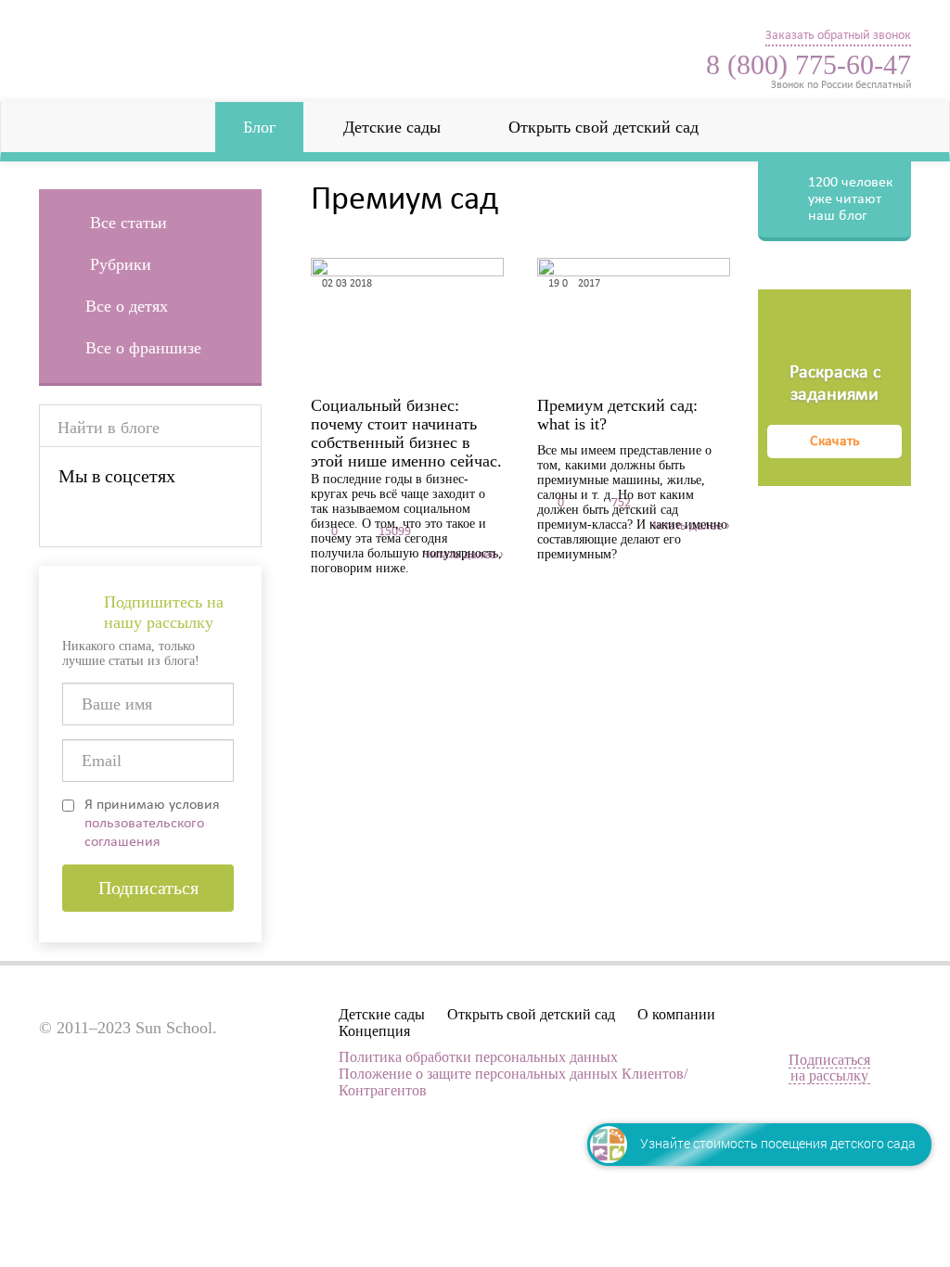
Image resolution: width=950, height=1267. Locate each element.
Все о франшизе (143, 348)
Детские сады (392, 127)
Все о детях (126, 306)
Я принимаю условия (152, 824)
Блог (259, 127)
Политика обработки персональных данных (478, 1057)
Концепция (374, 1031)
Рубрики (118, 264)
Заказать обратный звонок (838, 36)
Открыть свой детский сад (603, 127)
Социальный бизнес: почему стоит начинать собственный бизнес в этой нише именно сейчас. (406, 414)
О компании (676, 1014)
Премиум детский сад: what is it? (617, 414)
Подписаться (148, 887)
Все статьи (126, 222)
